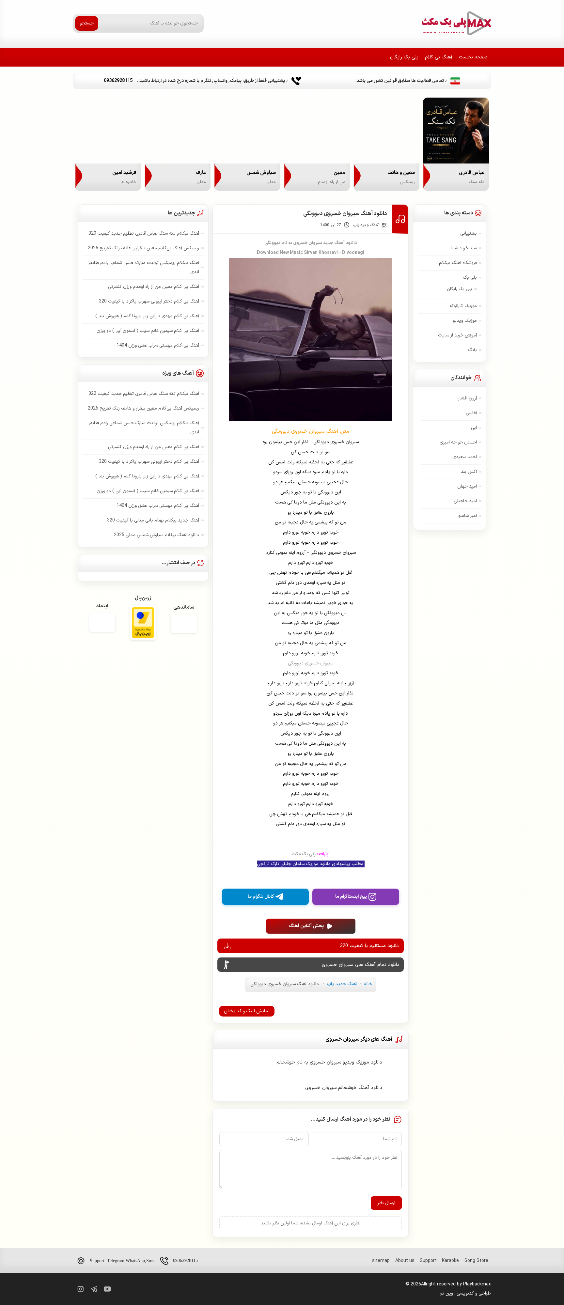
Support (428, 1260)
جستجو (87, 23)
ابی (474, 427)
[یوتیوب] (107, 1289)
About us (405, 1260)
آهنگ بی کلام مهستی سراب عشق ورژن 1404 (158, 345)
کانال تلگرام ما (261, 896)
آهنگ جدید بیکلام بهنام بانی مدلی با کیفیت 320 (153, 520)
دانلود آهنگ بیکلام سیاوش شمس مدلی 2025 (156, 535)
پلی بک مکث (310, 854)
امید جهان (467, 486)
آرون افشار (467, 398)
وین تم (446, 1293)
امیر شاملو (467, 515)
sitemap (381, 1260)
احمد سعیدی (464, 457)
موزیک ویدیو (465, 320)
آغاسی (471, 413)
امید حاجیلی (465, 501)
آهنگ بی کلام (438, 57)
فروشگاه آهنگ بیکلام (458, 262)
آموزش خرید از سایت (457, 335)
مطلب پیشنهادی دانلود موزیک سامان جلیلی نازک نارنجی (311, 864)
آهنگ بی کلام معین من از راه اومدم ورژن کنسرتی (153, 286)
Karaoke (450, 1260)
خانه (368, 984)
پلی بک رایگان (404, 57)
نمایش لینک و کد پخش (247, 1011)
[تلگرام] (93, 1289)
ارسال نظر (386, 1203)
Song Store (476, 1260)
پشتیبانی (468, 233)
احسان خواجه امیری (458, 442)
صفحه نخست (473, 57)
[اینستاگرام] (80, 1289)
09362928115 (185, 1260)
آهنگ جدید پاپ (366, 225)
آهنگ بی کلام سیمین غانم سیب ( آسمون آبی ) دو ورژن (148, 330)
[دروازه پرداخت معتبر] (143, 624)
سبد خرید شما (464, 248)
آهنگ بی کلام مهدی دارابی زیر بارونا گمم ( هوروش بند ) (147, 316)
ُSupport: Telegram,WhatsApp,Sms (122, 1260)
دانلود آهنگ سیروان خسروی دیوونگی (345, 214)
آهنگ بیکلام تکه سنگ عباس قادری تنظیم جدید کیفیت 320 (143, 233)
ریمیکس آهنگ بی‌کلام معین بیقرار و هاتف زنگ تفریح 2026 (143, 248)
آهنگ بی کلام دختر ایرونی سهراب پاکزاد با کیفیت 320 (149, 301)
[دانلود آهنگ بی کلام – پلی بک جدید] (455, 23)
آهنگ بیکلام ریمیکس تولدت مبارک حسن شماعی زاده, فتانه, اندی (144, 267)
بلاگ (472, 350)
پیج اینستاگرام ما (351, 896)
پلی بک (470, 277)
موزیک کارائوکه (463, 306)
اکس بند (469, 471)
